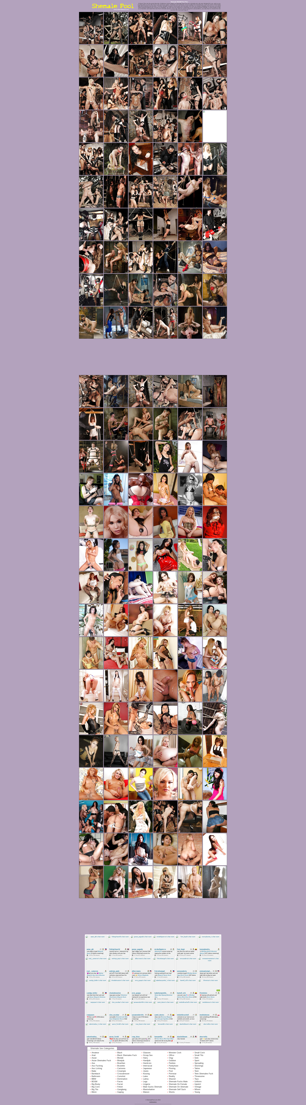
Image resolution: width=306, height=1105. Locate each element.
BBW (94, 1079)
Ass (93, 1063)
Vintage (197, 1087)
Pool (171, 1071)
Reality (172, 1076)
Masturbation (149, 1089)
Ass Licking (97, 1068)
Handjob (146, 1060)
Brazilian (121, 1063)
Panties (172, 1063)
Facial (120, 1084)
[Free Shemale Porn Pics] (113, 11)
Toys (196, 1079)
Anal (94, 1055)
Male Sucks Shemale (152, 1087)
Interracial (147, 1066)
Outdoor (172, 1060)
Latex (145, 1076)
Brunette (121, 1066)
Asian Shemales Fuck (101, 1060)
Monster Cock (175, 1052)
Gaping (120, 1092)
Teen (196, 1071)
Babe (94, 1071)
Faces (120, 1081)
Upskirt (197, 1084)
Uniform (198, 1081)
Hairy (145, 1058)
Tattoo (197, 1068)
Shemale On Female (178, 1084)
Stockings (198, 1066)
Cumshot (121, 1076)
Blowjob (120, 1060)
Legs (145, 1081)
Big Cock (96, 1087)
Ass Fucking (97, 1066)
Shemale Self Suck (177, 1089)
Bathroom (96, 1076)
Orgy (171, 1058)
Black (119, 1052)
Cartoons (121, 1068)
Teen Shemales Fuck (203, 1074)
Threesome (199, 1076)
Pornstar (172, 1074)
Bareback (96, 1074)
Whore (197, 1089)
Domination (122, 1079)
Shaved (172, 1079)
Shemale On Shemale (178, 1087)
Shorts (172, 1092)
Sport (196, 1060)
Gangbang (121, 1089)
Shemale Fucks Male (178, 1081)
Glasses (146, 1052)
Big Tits (95, 1089)
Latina (145, 1079)
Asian (94, 1058)
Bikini (94, 1092)
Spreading (198, 1063)
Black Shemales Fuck (127, 1055)
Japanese (147, 1068)
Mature (146, 1092)
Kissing (146, 1074)
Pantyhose (173, 1066)
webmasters (153, 1102)
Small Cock (199, 1052)
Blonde (120, 1058)
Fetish (120, 1087)
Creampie (121, 1071)
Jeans (145, 1071)
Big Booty (96, 1084)
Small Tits (198, 1055)
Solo (196, 1058)
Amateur (95, 1052)
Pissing (172, 1068)
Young (197, 1092)
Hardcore (147, 1063)
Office (171, 1055)
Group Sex (148, 1055)
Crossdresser (123, 1074)
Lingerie (146, 1084)
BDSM (94, 1081)
